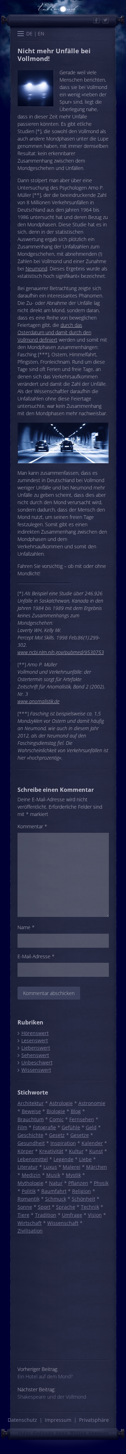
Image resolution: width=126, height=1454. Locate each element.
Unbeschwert (36, 1062)
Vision (95, 1215)
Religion (81, 1191)
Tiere (23, 1215)
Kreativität (51, 1151)
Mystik (73, 1175)
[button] (21, 34)
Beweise (31, 1111)
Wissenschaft (62, 1223)
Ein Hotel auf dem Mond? (45, 1376)
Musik (53, 1175)
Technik (90, 1206)
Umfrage (72, 1215)
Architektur (31, 1103)
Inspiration (63, 1143)
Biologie (56, 1111)
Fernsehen (81, 1119)
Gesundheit (31, 1143)
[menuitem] (29, 33)
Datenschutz (22, 1420)
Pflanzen (78, 1183)
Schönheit (83, 1198)
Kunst (96, 1151)
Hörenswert (34, 1033)
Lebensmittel (33, 1159)
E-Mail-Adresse (36, 956)
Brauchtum (31, 1119)
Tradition (45, 1215)
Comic (56, 1119)
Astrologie (61, 1103)
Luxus (50, 1167)
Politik (29, 1191)
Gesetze (79, 1135)
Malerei (71, 1167)
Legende (64, 1159)
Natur (56, 1183)
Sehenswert (35, 1055)
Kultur (76, 1151)
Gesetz (57, 1135)
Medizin (31, 1175)
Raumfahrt (53, 1191)
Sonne (25, 1206)
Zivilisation (30, 1230)
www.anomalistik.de (38, 701)
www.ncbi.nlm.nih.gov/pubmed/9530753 (61, 652)
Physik (101, 1183)
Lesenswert (34, 1040)
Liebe (85, 1159)
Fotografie (44, 1127)
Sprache (65, 1206)
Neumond (36, 268)
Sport (44, 1206)
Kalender (92, 1143)
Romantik (29, 1198)
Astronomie (91, 1103)
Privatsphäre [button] (94, 1420)
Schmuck (55, 1198)
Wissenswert (36, 1070)
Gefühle (71, 1127)
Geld (91, 1127)
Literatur (28, 1167)
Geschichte (30, 1135)
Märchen (96, 1167)
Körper (26, 1151)
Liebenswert (35, 1047)
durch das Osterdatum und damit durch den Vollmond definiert (54, 332)
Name (26, 927)
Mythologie (30, 1183)
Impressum (58, 1420)
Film (22, 1127)
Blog (76, 1111)
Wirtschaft (30, 1223)
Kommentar (32, 826)
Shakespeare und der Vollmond (52, 1396)
